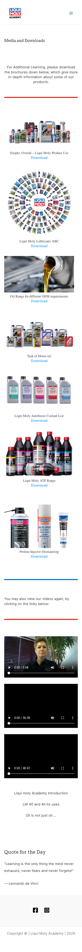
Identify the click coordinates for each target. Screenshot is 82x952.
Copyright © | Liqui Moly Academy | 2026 (41, 933)
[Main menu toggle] (71, 13)
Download (39, 158)
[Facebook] (35, 910)
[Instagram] (47, 910)
